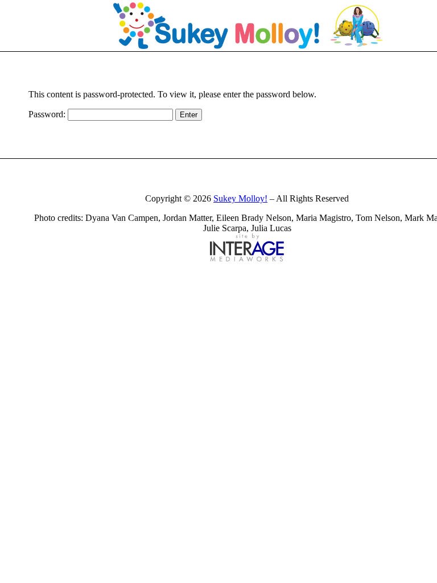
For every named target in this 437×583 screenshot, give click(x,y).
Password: (48, 114)
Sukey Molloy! (240, 198)
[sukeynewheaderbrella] (247, 25)
